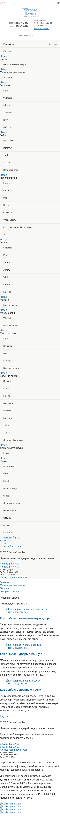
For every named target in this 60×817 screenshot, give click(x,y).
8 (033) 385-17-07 (9, 567)
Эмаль (6, 234)
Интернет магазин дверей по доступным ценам (27, 558)
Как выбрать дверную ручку (20, 689)
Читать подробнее (16, 612)
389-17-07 (18, 26)
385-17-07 (18, 23)
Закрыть (53, 44)
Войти (4, 3)
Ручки (6, 453)
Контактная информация (14, 577)
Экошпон (7, 77)
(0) (59, 3)
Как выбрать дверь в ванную (21, 654)
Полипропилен (10, 169)
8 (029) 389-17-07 (9, 564)
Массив (7, 291)
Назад (3, 56)
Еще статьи (6, 716)
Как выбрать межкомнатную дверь (25, 618)
